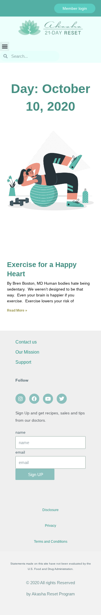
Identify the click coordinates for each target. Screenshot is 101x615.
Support (23, 362)
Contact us (26, 342)
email (20, 452)
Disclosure (50, 510)
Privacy (50, 526)
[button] (4, 46)
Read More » (17, 310)
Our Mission (27, 352)
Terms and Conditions (50, 542)
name (20, 432)
